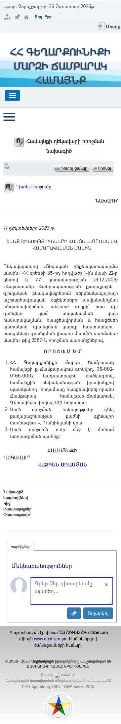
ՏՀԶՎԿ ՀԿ (68, 675)
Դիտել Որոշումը (32, 186)
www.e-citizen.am (51, 639)
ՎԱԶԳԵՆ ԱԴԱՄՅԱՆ (62, 464)
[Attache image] (74, 613)
